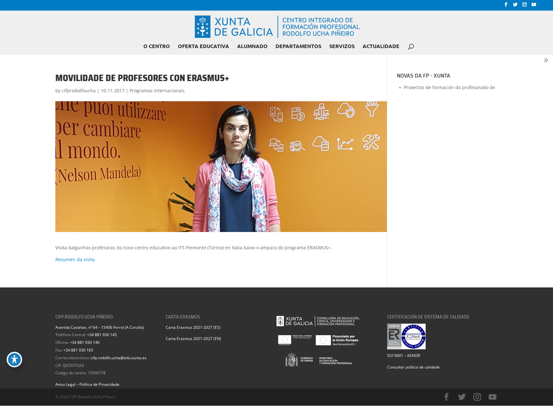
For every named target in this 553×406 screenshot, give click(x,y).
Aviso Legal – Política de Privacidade (87, 384)
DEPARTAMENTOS (298, 46)
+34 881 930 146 (85, 342)
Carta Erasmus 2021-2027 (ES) (193, 327)
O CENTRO (156, 46)
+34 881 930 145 (102, 334)
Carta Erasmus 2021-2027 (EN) (193, 338)
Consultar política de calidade (413, 367)
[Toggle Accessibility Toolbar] (14, 359)
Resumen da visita (75, 259)
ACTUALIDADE (381, 46)
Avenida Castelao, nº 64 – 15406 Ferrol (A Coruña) (99, 327)
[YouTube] (534, 6)
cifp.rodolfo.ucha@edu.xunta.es (119, 357)
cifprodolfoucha (79, 90)
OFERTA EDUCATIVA (203, 46)
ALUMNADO (252, 46)
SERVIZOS (342, 46)
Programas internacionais (157, 90)
